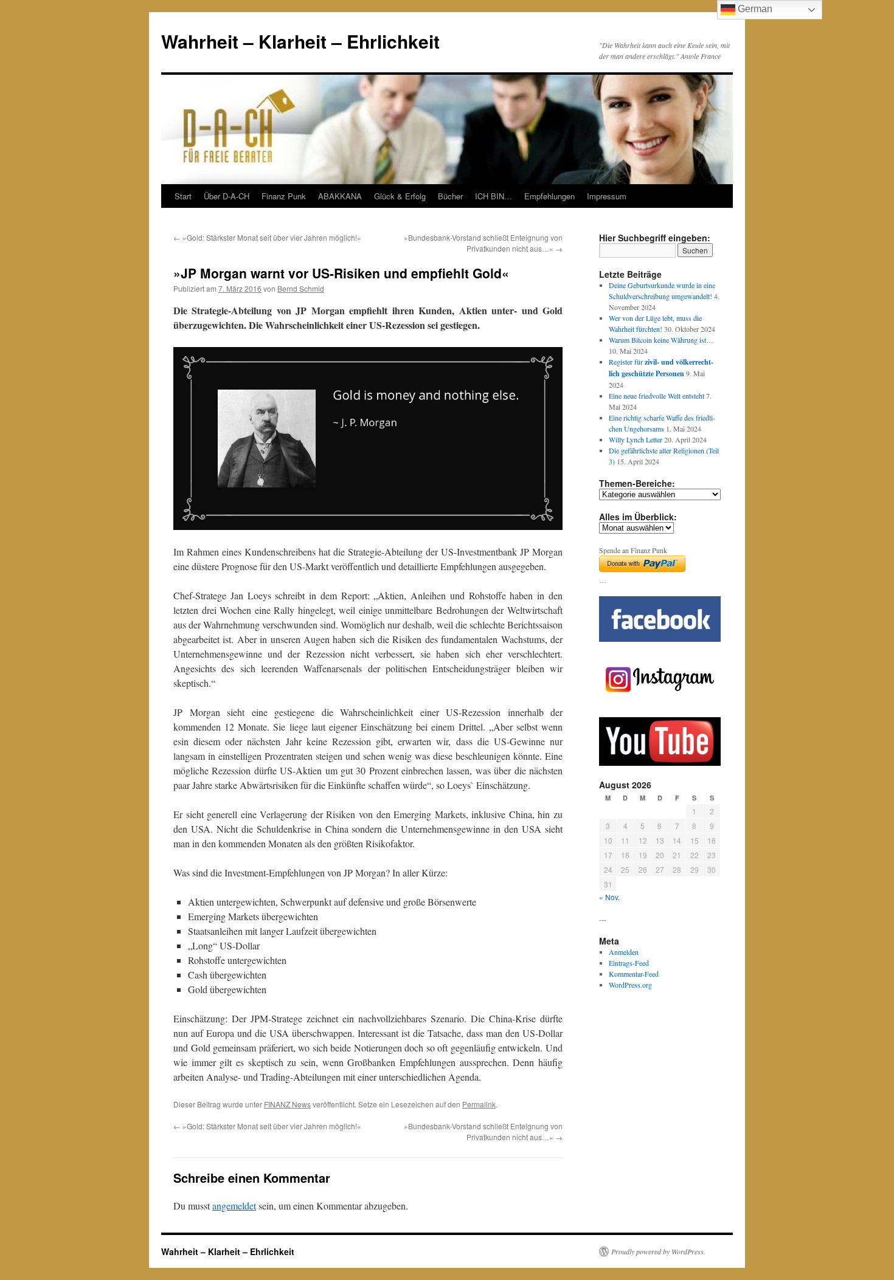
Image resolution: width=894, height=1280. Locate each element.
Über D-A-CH (226, 196)
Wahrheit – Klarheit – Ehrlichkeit (300, 41)
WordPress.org (630, 984)
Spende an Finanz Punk (633, 550)
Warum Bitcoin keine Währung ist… (661, 340)
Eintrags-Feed (629, 963)
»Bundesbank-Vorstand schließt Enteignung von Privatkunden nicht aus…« (483, 242)
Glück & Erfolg (400, 196)
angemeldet (234, 1205)
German (753, 9)
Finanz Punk (284, 196)
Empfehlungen (549, 196)
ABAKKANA (340, 196)
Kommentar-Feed (634, 974)
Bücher (450, 196)
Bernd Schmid (300, 288)
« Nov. (609, 897)
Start (183, 196)
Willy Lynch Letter (635, 439)
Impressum (606, 196)
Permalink (479, 1104)
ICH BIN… (493, 196)
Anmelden (624, 952)
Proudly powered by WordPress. (658, 1251)
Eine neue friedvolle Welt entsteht (656, 396)
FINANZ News (287, 1104)
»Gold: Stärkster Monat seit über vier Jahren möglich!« (267, 237)
